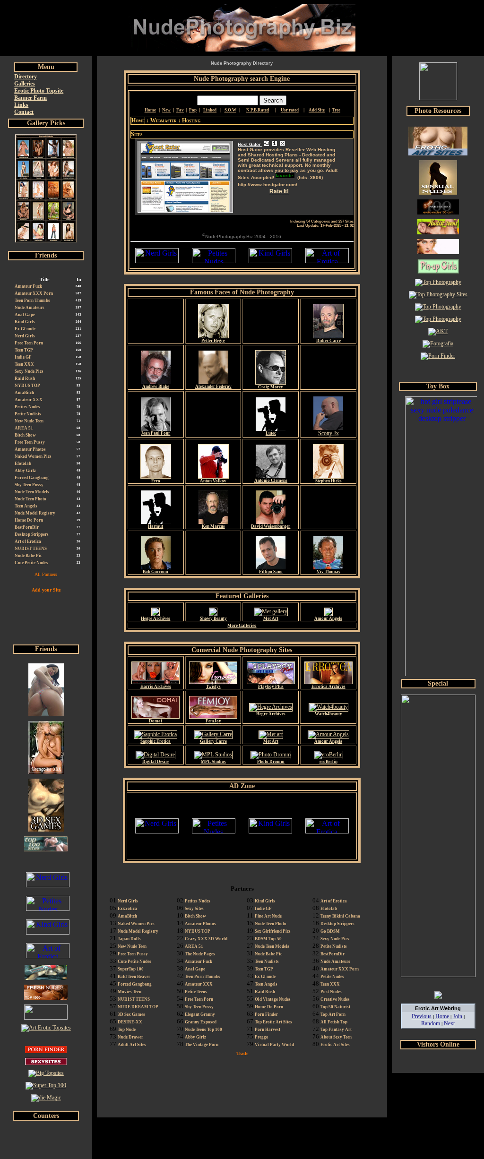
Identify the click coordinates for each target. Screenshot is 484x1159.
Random (430, 1023)
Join (457, 1016)
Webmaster (163, 120)
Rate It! (279, 191)
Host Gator (250, 144)
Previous (422, 1016)
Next (449, 1023)
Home (138, 120)
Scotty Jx (328, 433)
